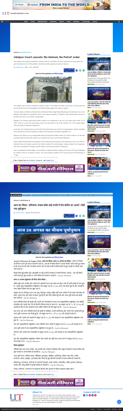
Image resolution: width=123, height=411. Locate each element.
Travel (33, 21)
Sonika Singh (20, 212)
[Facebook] (84, 395)
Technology (86, 21)
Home (16, 52)
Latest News (93, 54)
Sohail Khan (19, 67)
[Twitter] (87, 395)
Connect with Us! (91, 392)
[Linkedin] (92, 395)
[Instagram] (90, 395)
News (26, 21)
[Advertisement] (61, 35)
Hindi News (24, 200)
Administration (42, 21)
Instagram (39, 160)
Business (76, 21)
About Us (37, 392)
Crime (69, 21)
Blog (120, 409)
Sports (61, 21)
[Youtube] (95, 395)
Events (95, 21)
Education (53, 21)
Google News (50, 160)
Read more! (36, 404)
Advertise (114, 409)
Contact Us (99, 409)
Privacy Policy (107, 409)
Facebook (32, 160)
